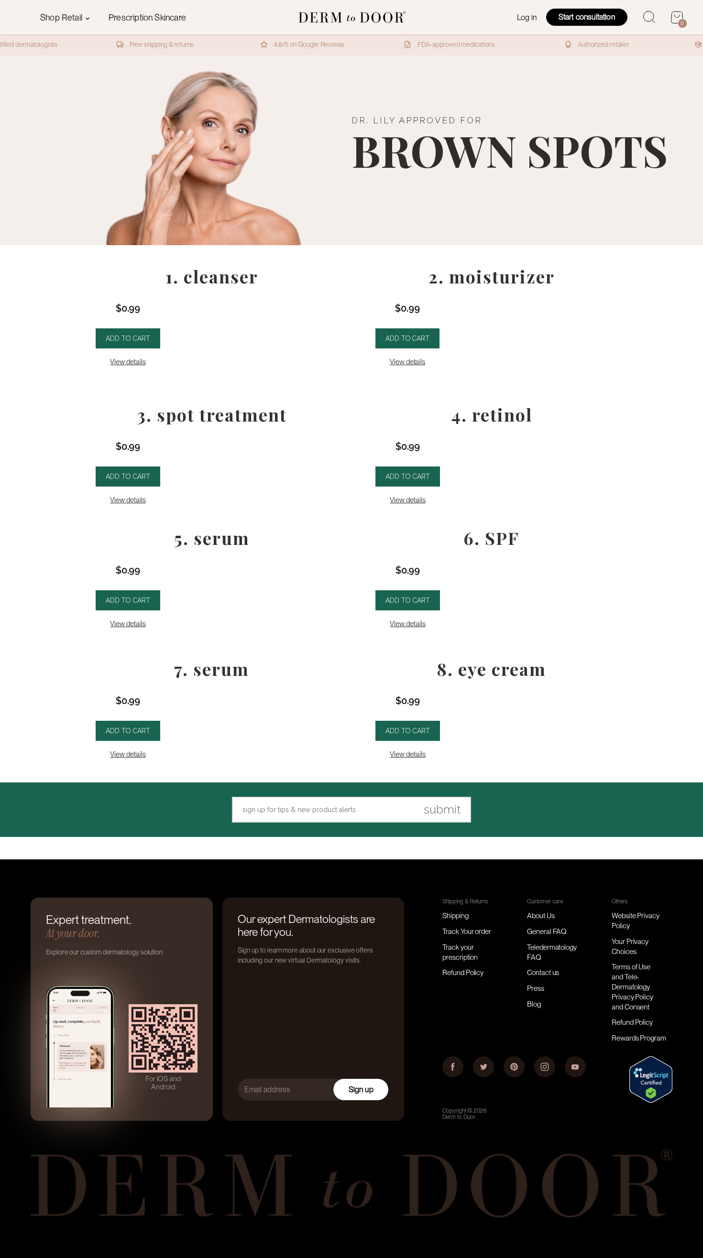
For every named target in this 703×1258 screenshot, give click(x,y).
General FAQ (547, 931)
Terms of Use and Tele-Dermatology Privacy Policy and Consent (632, 987)
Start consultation (587, 17)
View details (127, 362)
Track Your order (466, 931)
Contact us (543, 972)
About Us (540, 915)
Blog (534, 1004)
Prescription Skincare (147, 17)
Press (535, 988)
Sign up (361, 1089)
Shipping (455, 915)
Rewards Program (639, 1038)
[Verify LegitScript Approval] (650, 1100)
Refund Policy (462, 972)
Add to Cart (128, 338)
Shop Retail (62, 17)
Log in (527, 17)
